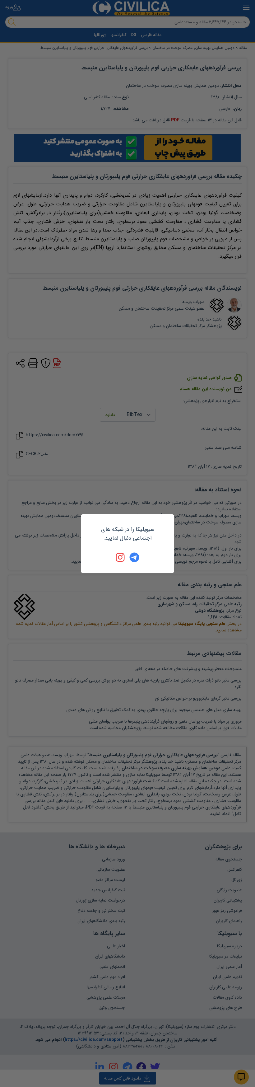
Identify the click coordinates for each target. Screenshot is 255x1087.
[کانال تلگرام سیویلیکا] (134, 557)
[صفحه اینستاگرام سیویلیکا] (121, 557)
